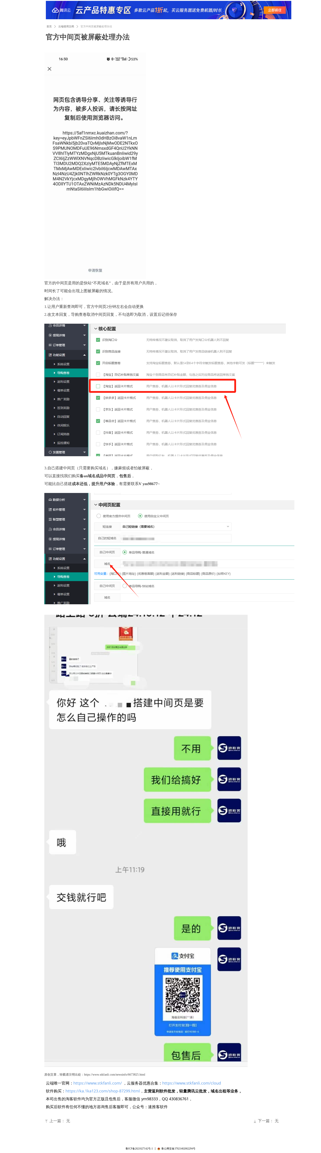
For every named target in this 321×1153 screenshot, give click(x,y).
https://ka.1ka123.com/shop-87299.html (103, 1091)
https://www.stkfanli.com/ (97, 1083)
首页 (49, 26)
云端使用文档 (66, 26)
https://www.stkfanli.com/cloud (191, 1083)
